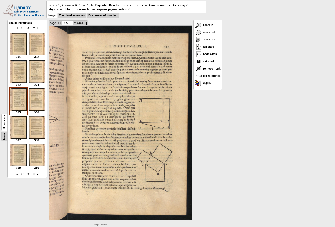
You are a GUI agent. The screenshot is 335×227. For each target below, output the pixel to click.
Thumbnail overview (72, 15)
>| (86, 23)
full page (208, 46)
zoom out (208, 32)
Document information (102, 15)
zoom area (209, 39)
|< (58, 23)
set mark (208, 61)
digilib (206, 83)
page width (209, 54)
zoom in (207, 25)
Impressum (100, 224)
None (4, 136)
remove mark (211, 68)
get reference (211, 75)
